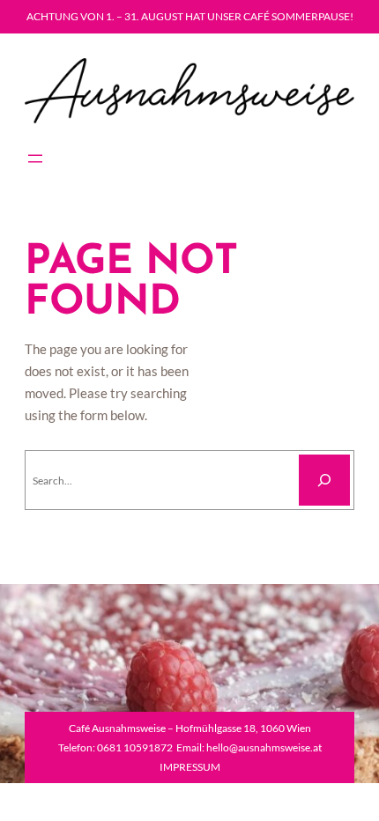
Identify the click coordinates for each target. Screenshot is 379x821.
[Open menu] (35, 158)
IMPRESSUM (190, 766)
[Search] (324, 480)
